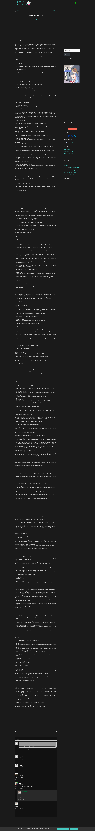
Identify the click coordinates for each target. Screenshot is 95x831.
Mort (65, 172)
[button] (71, 2)
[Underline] (23, 746)
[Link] (32, 746)
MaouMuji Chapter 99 (68, 156)
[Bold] (20, 746)
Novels (51, 3)
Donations (63, 3)
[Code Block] (31, 746)
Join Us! (68, 3)
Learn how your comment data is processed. (39, 749)
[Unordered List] (28, 746)
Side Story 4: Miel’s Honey (69, 153)
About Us (56, 3)
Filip (22, 791)
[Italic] (21, 746)
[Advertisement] (36, 31)
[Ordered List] (26, 746)
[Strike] (24, 746)
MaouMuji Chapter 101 (68, 149)
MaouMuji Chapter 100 (68, 155)
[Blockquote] (29, 746)
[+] (35, 746)
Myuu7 (26, 793)
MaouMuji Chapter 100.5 (68, 151)
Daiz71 (20, 765)
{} (33, 746)
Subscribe (67, 54)
